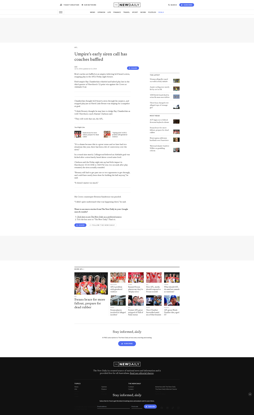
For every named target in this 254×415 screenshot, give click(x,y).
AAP (75, 67)
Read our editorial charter (142, 373)
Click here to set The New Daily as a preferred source (99, 217)
